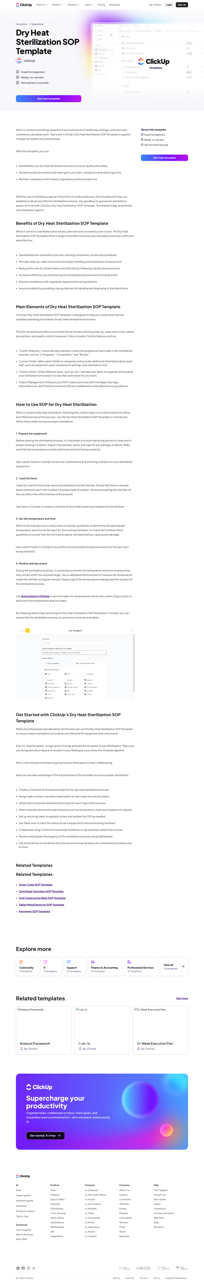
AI (17, 1185)
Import (157, 1204)
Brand (122, 1231)
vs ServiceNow (93, 1204)
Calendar (55, 1204)
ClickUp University (164, 1213)
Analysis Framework (35, 1043)
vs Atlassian (91, 1190)
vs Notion (90, 1231)
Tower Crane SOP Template (35, 884)
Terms (156, 1278)
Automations (57, 1222)
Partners (123, 1213)
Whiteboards (57, 1227)
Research (159, 1227)
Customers (125, 1199)
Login (169, 4)
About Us (124, 1190)
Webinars (159, 1217)
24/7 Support (161, 1190)
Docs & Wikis (58, 1199)
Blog (156, 1222)
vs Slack (89, 1213)
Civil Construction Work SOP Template (42, 898)
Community (160, 1208)
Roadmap (124, 1236)
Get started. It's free (42, 1135)
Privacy (144, 1278)
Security (130, 1278)
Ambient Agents (24, 1200)
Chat (53, 1190)
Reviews (123, 1222)
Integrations (57, 1236)
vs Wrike (89, 1222)
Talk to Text (22, 1216)
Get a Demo (160, 1199)
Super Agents (23, 1195)
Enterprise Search (25, 1211)
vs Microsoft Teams (95, 1194)
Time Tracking (58, 1213)
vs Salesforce (92, 1227)
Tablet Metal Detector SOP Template (41, 904)
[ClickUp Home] (24, 4)
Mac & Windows (24, 1234)
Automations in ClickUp (35, 596)
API (52, 1231)
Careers (123, 1194)
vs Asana (90, 1199)
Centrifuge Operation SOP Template (41, 891)
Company (124, 1185)
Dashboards (57, 1208)
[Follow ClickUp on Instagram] (28, 1268)
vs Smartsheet (92, 1217)
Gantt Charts (57, 1217)
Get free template (48, 98)
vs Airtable (91, 1236)
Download (21, 1224)
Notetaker (21, 1206)
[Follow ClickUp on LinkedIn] (18, 1268)
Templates (21, 24)
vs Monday (91, 1208)
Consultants (125, 1217)
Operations (37, 24)
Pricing (101, 4)
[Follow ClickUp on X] (34, 1268)
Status (116, 1278)
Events (123, 1208)
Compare (90, 1185)
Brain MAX (21, 1239)
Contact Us (160, 1194)
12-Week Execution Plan (155, 1043)
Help (156, 1185)
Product (54, 1185)
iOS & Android (23, 1230)
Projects (55, 1194)
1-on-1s (84, 1043)
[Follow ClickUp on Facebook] (23, 1268)
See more (182, 998)
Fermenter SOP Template (34, 911)
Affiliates (124, 1204)
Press (122, 1227)
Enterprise (114, 4)
